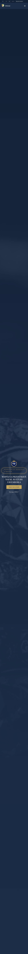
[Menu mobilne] (24, 5)
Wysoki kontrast (19, 1)
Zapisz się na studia (14, 487)
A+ (9, 1)
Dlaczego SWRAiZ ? (14, 492)
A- (3, 1)
